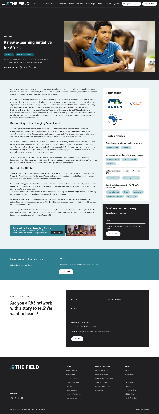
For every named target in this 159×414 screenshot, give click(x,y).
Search (118, 5)
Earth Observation (130, 159)
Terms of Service (137, 226)
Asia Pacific (129, 375)
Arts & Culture (71, 371)
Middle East (32, 60)
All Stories (36, 4)
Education (62, 4)
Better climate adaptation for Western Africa (123, 172)
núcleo (146, 409)
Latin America (130, 390)
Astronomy (70, 375)
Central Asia (129, 382)
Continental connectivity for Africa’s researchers (122, 186)
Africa (9, 60)
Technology (90, 4)
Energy (126, 192)
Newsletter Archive (102, 386)
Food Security (71, 390)
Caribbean (129, 378)
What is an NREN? (104, 4)
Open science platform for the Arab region (125, 155)
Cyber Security (112, 148)
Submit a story (101, 382)
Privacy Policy (125, 226)
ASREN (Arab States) (19, 60)
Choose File (78, 326)
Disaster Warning (72, 382)
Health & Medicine (76, 4)
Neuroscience (71, 398)
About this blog (101, 371)
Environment (137, 192)
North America (131, 398)
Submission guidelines (104, 378)
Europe (128, 386)
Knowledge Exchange (24, 55)
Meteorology (132, 196)
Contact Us (149, 3)
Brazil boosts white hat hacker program (124, 143)
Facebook (21, 67)
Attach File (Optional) (81, 323)
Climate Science (49, 4)
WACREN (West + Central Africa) (31, 62)
